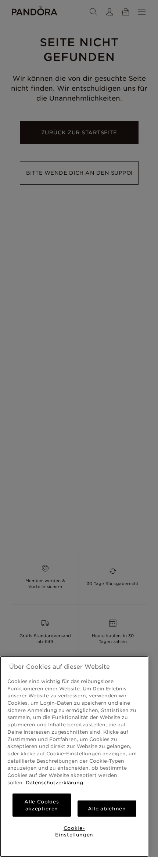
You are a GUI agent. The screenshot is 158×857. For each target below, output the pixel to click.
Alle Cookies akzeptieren (41, 805)
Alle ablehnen (107, 808)
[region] (74, 756)
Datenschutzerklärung (54, 782)
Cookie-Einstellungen (74, 831)
